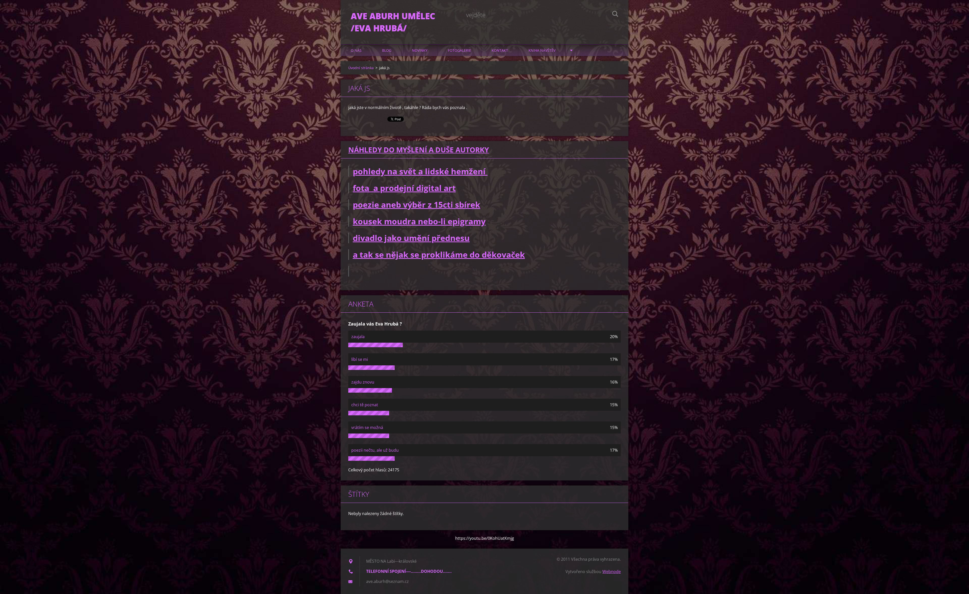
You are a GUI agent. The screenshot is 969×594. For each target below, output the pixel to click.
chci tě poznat (364, 405)
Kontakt (500, 50)
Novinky (419, 50)
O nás (356, 50)
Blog (386, 50)
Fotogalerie (459, 50)
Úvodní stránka (361, 67)
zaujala (358, 336)
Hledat (615, 14)
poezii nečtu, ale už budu (375, 450)
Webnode (611, 571)
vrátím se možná (367, 427)
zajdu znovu (362, 382)
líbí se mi (359, 359)
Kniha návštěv (541, 50)
